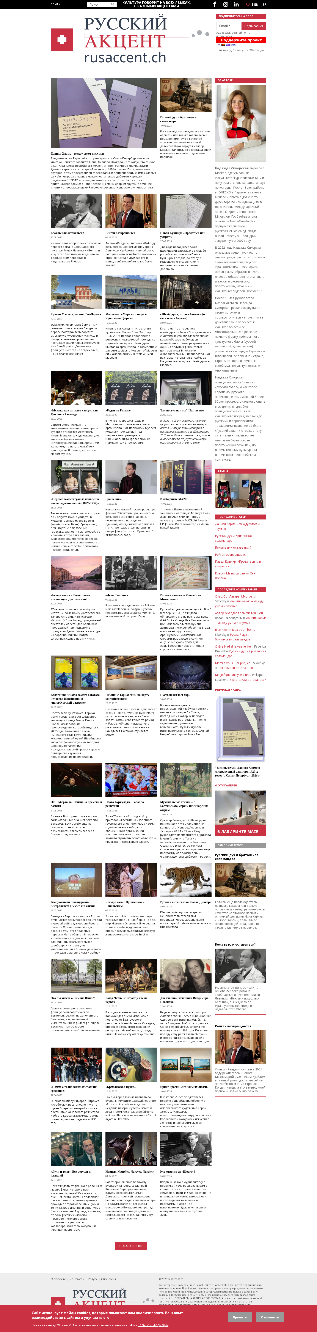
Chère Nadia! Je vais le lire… (234, 646)
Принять (240, 1317)
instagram (226, 4)
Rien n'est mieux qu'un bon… (235, 630)
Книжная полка (228, 690)
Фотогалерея (226, 785)
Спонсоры (108, 1279)
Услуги (92, 1279)
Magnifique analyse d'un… (233, 675)
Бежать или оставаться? (233, 547)
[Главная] (131, 38)
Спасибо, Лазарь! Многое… (235, 596)
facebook (214, 4)
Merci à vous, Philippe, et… (233, 663)
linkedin (236, 4)
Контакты (77, 1279)
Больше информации (153, 1325)
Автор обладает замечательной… (240, 613)
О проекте (58, 1279)
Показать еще (131, 1246)
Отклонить (270, 1317)
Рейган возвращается (231, 554)
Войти (56, 4)
